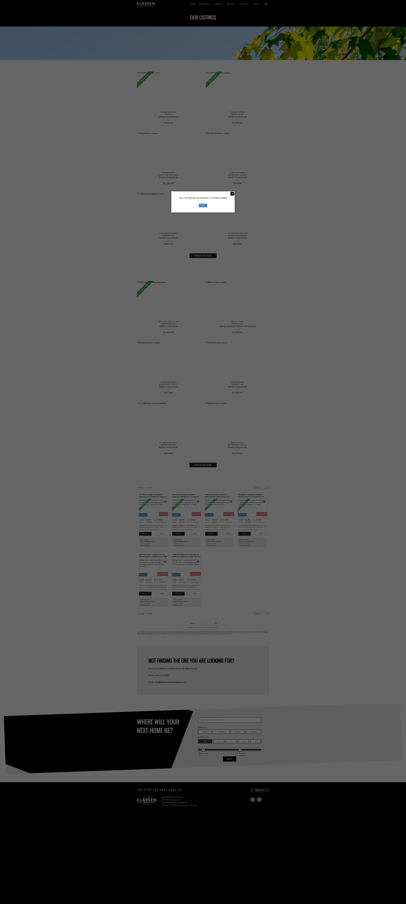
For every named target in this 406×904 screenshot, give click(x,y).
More (255, 4)
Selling (230, 4)
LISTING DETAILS (145, 534)
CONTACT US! (259, 790)
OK (203, 205)
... (209, 623)
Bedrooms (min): (203, 737)
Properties (204, 4)
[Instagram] (259, 799)
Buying (218, 4)
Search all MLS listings (203, 255)
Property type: (202, 727)
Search (229, 758)
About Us (243, 4)
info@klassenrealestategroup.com (174, 802)
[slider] (203, 749)
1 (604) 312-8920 (145, 543)
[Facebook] (252, 799)
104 (215, 623)
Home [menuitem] (193, 4)
